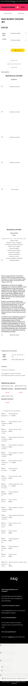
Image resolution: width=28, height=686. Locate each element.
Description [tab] (14, 60)
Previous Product (8, 13)
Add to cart (17, 50)
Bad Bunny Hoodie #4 (21, 389)
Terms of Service (6, 681)
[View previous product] (2, 13)
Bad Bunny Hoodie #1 (7, 389)
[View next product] (25, 13)
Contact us (11, 637)
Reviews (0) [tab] (14, 67)
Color (4, 39)
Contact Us (14, 683)
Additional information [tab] (14, 64)
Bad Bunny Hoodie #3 (7, 399)
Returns (23, 681)
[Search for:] (26, 7)
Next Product (21, 13)
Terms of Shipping (15, 681)
